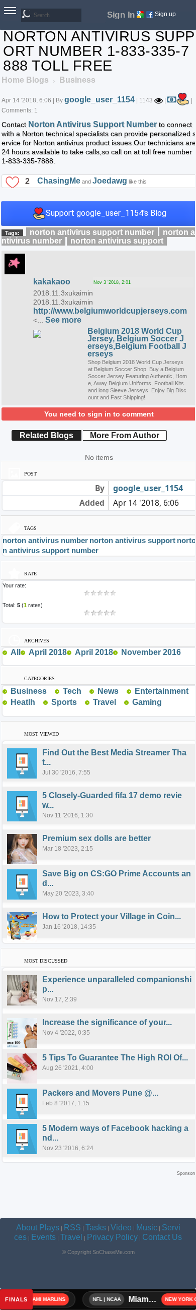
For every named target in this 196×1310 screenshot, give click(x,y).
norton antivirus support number (92, 232)
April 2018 (48, 652)
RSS (72, 1227)
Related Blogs (46, 435)
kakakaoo (51, 281)
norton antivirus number (45, 540)
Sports (64, 702)
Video (121, 1227)
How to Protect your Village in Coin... (111, 916)
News (108, 691)
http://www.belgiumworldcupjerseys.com (110, 311)
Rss (51, 691)
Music (146, 1227)
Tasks (95, 1227)
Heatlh (23, 702)
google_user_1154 (99, 99)
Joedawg (109, 180)
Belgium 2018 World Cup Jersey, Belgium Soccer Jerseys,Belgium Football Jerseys (136, 342)
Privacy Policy (112, 1237)
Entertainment (161, 691)
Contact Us (162, 1237)
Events (43, 1237)
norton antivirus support (116, 240)
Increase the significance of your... (107, 1022)
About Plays (37, 1227)
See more (63, 320)
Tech (72, 691)
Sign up (165, 14)
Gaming (147, 702)
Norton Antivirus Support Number (92, 124)
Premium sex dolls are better (96, 838)
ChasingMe (58, 180)
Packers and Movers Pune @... (100, 1093)
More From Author (124, 435)
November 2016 (151, 652)
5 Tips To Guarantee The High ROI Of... (115, 1057)
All (16, 652)
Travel (104, 702)
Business (29, 691)
